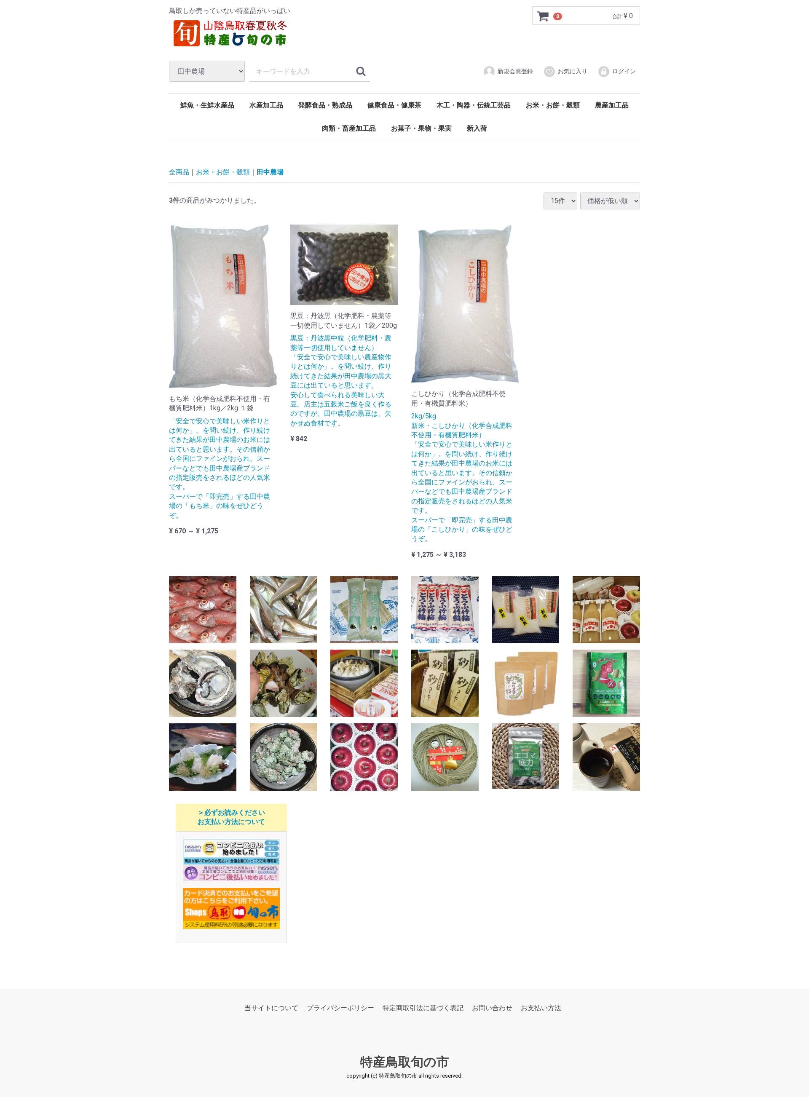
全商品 (179, 172)
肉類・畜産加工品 (349, 128)
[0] (543, 16)
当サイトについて (271, 1008)
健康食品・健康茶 (394, 105)
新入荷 (477, 128)
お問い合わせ (492, 1008)
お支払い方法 (541, 1008)
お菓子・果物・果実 (421, 128)
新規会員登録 (515, 71)
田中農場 (270, 172)
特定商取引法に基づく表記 (423, 1008)
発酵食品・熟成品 (325, 105)
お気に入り (572, 71)
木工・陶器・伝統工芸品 (474, 105)
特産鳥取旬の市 (404, 1061)
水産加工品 (266, 105)
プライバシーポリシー (340, 1008)
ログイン (624, 71)
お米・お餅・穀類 (553, 105)
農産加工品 (612, 105)
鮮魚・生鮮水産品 (207, 105)
